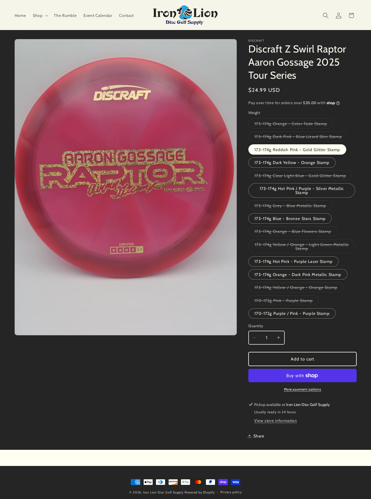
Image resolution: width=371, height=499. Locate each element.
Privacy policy (231, 492)
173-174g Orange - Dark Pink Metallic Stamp (297, 274)
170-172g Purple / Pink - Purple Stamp (292, 313)
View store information (275, 420)
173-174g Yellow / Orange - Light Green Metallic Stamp (302, 248)
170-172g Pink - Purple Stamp (286, 301)
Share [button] (258, 435)
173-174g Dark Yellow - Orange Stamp (291, 162)
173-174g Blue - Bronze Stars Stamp (290, 218)
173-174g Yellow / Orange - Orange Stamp (298, 288)
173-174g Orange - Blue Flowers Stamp (295, 233)
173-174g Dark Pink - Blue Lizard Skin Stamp (301, 138)
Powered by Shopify (199, 492)
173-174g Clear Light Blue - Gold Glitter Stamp (303, 177)
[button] (39, 15)
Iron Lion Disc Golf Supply (163, 492)
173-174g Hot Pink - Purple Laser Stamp (293, 261)
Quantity (255, 326)
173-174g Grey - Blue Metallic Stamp (293, 207)
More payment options (302, 389)
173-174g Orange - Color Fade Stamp (293, 125)
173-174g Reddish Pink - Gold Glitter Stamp (297, 149)
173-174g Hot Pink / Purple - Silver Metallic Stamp (302, 190)
